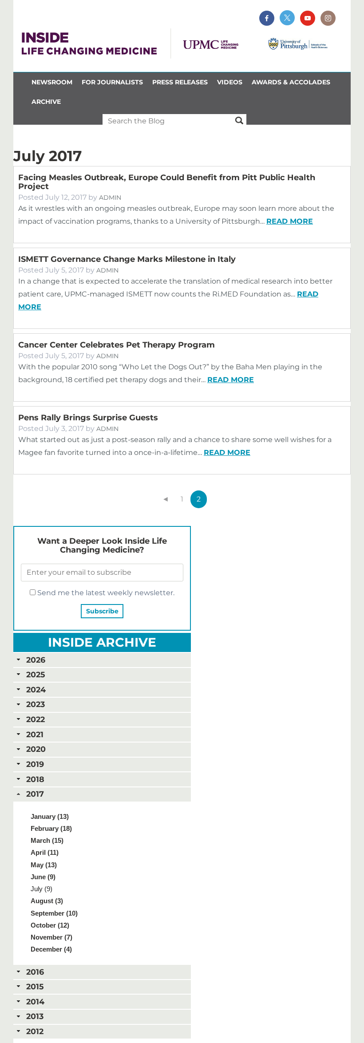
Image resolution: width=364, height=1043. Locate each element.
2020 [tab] (36, 749)
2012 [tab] (35, 1031)
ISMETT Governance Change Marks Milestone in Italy (127, 259)
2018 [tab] (35, 779)
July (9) (41, 889)
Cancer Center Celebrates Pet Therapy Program (116, 345)
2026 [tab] (35, 659)
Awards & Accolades (291, 82)
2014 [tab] (35, 1001)
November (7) (51, 937)
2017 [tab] (35, 793)
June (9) (43, 877)
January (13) (50, 816)
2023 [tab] (35, 704)
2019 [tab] (35, 764)
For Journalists (112, 82)
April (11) (45, 852)
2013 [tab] (35, 1016)
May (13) (44, 865)
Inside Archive (102, 642)
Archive (46, 102)
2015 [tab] (35, 986)
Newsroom (52, 82)
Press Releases (180, 82)
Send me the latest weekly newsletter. (105, 593)
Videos (229, 82)
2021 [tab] (35, 734)
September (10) (54, 913)
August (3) (47, 901)
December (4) (51, 949)
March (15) (47, 840)
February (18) (51, 828)
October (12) (50, 925)
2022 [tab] (35, 719)
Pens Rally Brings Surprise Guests (88, 418)
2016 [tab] (35, 971)
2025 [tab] (35, 674)
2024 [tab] (36, 689)
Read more (289, 221)
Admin (110, 197)
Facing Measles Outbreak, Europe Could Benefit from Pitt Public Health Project (166, 182)
